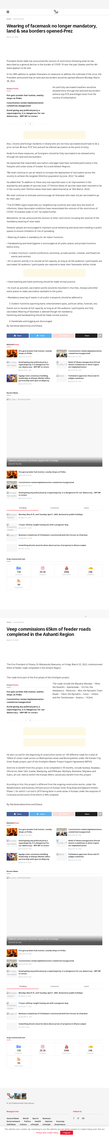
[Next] (30, 124)
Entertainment (13, 1121)
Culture (23, 1124)
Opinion (48, 1121)
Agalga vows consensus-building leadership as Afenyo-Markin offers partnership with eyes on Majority (34, 378)
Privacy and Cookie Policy (47, 1132)
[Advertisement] (54, 4)
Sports (35, 1118)
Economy (60, 1121)
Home (9, 19)
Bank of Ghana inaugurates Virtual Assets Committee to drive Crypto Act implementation (84, 364)
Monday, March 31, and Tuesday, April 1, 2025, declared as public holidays (51, 514)
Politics (27, 1121)
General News (18, 19)
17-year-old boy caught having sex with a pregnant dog (43, 524)
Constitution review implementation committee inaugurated (85, 352)
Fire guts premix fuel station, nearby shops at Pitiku (42, 472)
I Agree (66, 1132)
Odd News (11, 1124)
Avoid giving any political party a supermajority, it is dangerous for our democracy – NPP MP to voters (26, 113)
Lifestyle (35, 1124)
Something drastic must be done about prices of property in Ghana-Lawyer (52, 545)
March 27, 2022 (12, 37)
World (25, 1118)
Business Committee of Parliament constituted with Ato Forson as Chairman (53, 535)
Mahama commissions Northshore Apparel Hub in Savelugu (33, 460)
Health (38, 1121)
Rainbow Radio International (23, 1103)
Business (47, 1118)
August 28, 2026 (26, 357)
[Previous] (26, 124)
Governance (59, 1124)
